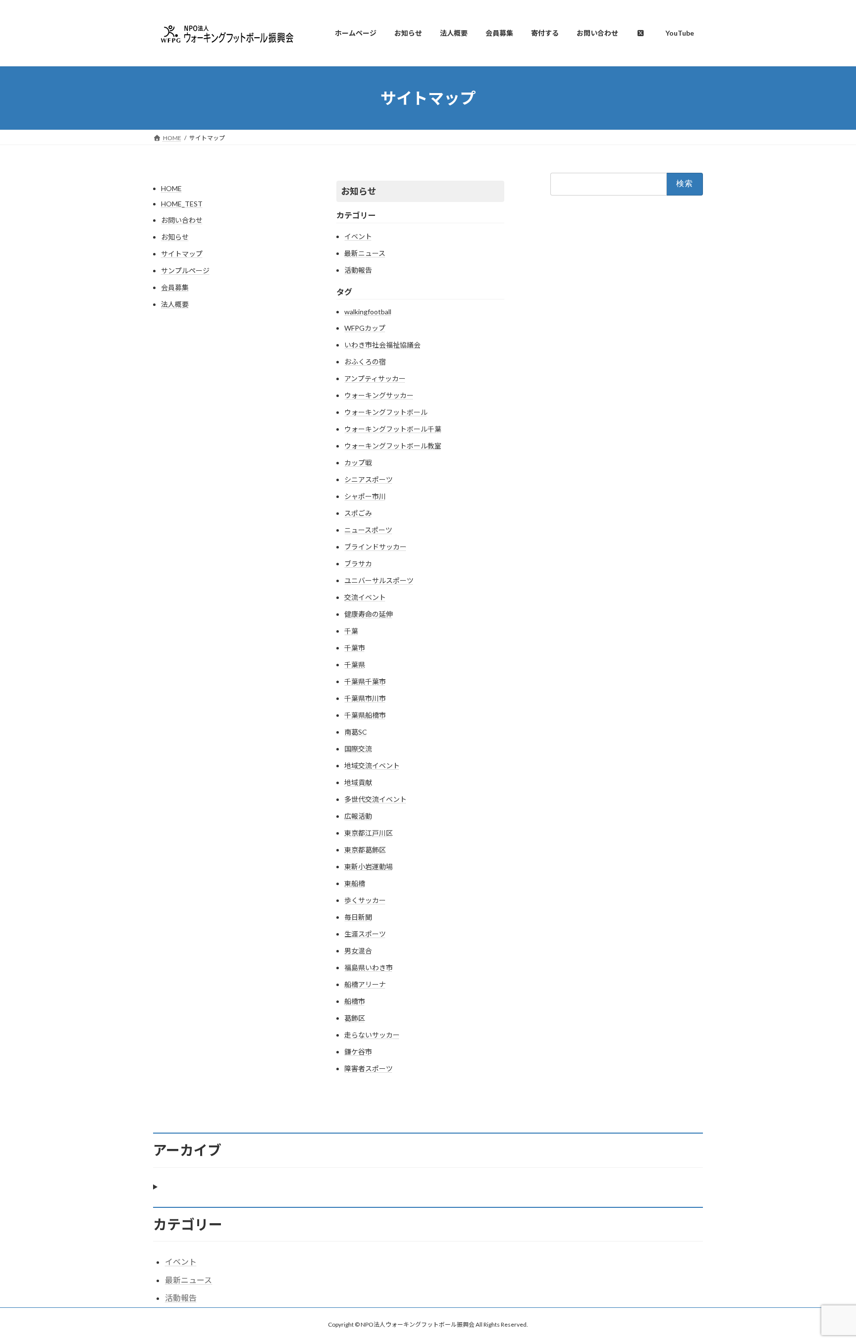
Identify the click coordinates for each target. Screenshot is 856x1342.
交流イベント (365, 597)
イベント (358, 236)
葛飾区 (354, 1018)
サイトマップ (182, 253)
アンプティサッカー (375, 378)
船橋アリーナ (365, 984)
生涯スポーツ (365, 934)
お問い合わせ (182, 220)
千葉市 (354, 648)
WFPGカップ (364, 328)
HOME (171, 188)
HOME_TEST (182, 203)
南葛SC (355, 732)
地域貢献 (358, 782)
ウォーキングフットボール (386, 412)
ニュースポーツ (368, 530)
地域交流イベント (372, 765)
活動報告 (358, 270)
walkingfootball (367, 311)
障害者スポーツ (368, 1068)
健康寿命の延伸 (368, 614)
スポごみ (358, 513)
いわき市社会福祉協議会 (382, 345)
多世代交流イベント (375, 799)
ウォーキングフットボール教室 (392, 446)
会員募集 (175, 287)
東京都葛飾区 (365, 849)
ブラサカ (358, 563)
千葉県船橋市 (365, 715)
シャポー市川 (365, 496)
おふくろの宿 (365, 361)
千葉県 (354, 664)
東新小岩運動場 (368, 866)
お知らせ (175, 237)
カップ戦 (358, 462)
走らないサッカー (372, 1035)
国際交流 (358, 749)
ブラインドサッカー (375, 547)
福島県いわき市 (368, 967)
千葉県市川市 (365, 698)
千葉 (351, 631)
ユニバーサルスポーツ (379, 580)
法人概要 (175, 304)
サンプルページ (185, 270)
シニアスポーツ (368, 479)
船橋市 (354, 1001)
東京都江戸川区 (368, 833)
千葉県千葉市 (365, 681)
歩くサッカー (365, 900)
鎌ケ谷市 (358, 1051)
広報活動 (358, 816)
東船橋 (354, 883)
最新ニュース (364, 253)
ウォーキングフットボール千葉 (392, 429)
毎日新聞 (358, 917)
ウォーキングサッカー (379, 395)
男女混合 (358, 950)
